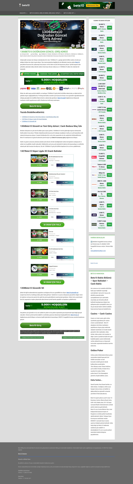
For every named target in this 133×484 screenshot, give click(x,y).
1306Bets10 (44, 54)
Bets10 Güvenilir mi (38, 56)
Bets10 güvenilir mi (72, 292)
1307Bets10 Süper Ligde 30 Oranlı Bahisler (34, 119)
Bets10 (25, 56)
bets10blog (35, 54)
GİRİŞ (109, 27)
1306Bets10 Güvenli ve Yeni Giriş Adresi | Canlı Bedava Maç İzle (40, 117)
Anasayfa (23, 13)
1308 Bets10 (74, 54)
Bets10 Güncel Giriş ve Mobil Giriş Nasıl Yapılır (45, 13)
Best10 (22, 56)
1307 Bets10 (61, 54)
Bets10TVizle (72, 56)
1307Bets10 (67, 54)
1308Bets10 (80, 54)
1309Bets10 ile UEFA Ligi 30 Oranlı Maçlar (73, 338)
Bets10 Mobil (47, 56)
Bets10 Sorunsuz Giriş (55, 56)
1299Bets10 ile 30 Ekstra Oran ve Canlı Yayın (32, 338)
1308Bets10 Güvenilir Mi (29, 121)
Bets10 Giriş (31, 56)
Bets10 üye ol (75, 315)
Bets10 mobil (62, 98)
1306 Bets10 (54, 54)
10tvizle (49, 54)
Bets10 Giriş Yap (69, 13)
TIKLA (109, 38)
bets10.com (94, 263)
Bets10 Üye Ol (64, 56)
